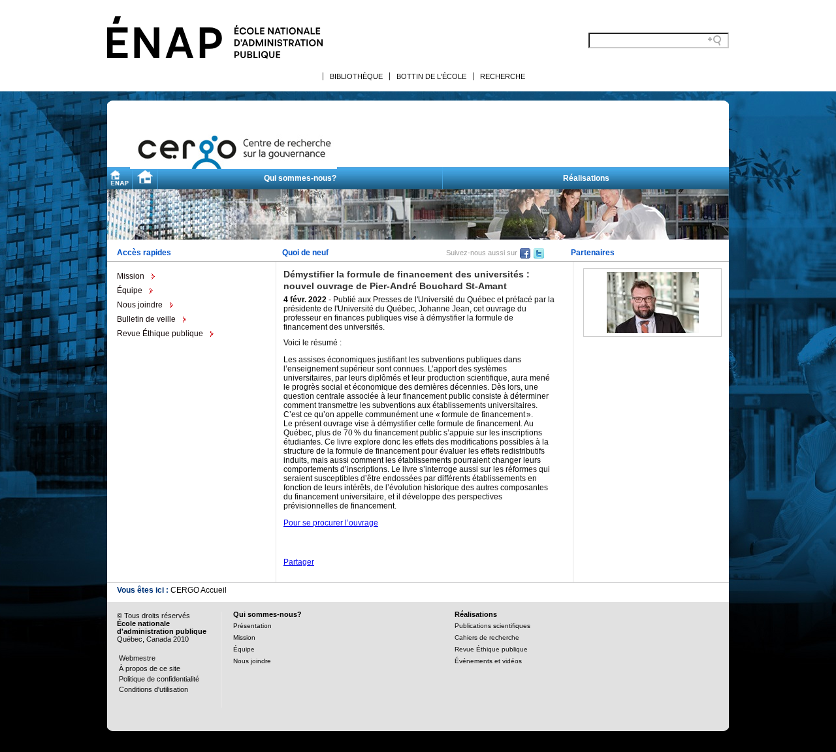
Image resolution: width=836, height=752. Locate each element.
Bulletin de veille (146, 319)
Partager (298, 562)
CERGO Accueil (198, 590)
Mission (130, 276)
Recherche (502, 76)
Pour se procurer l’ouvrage (330, 522)
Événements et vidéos (488, 661)
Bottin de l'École (431, 76)
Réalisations (586, 178)
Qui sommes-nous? (300, 178)
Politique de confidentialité (159, 679)
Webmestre (137, 658)
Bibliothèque (356, 76)
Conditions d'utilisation (153, 689)
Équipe (129, 290)
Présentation (252, 625)
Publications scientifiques (492, 625)
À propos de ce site (149, 668)
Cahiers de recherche (487, 637)
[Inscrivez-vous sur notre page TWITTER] (539, 253)
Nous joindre (140, 304)
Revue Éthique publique (160, 333)
